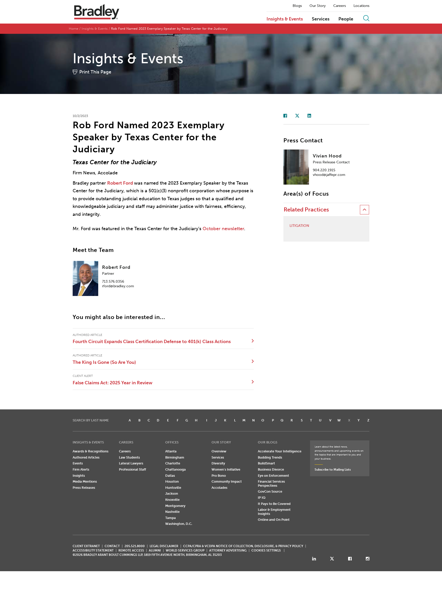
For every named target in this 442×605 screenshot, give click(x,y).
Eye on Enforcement (273, 475)
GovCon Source (270, 491)
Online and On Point (274, 520)
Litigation (299, 226)
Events (78, 463)
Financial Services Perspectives (271, 483)
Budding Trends (270, 457)
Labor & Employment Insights (274, 512)
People (345, 19)
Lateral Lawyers (131, 463)
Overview (219, 451)
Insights (79, 475)
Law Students (129, 457)
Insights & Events (285, 19)
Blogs (297, 6)
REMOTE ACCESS (131, 550)
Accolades (219, 488)
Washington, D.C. (178, 524)
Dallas (170, 475)
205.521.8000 (135, 546)
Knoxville (172, 500)
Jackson (171, 493)
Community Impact (227, 481)
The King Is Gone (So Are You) (104, 362)
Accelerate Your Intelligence (279, 451)
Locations (361, 6)
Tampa (170, 518)
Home (73, 28)
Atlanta (170, 451)
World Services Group (185, 550)
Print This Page (95, 72)
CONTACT (112, 546)
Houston (172, 481)
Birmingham (174, 457)
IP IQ (262, 498)
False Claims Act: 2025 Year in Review (112, 383)
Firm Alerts (81, 469)
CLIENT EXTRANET (86, 546)
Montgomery (175, 506)
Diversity (218, 463)
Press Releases (84, 488)
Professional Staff (132, 469)
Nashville (172, 512)
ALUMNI (155, 550)
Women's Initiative (226, 469)
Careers (339, 6)
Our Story (318, 6)
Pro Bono (219, 475)
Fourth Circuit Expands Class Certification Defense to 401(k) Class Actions (152, 341)
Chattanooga (175, 469)
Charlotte (172, 463)
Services (320, 19)
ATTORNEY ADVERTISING (228, 550)
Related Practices (306, 209)
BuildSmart (266, 463)
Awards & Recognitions (90, 451)
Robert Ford (120, 183)
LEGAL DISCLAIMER (164, 546)
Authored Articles (86, 457)
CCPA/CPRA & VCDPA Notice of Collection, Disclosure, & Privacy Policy (243, 546)
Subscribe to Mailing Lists (333, 469)
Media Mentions (85, 481)
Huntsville (173, 488)
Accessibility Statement (93, 550)
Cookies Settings (266, 550)
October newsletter (223, 228)
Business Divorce (271, 469)
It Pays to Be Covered (274, 504)
